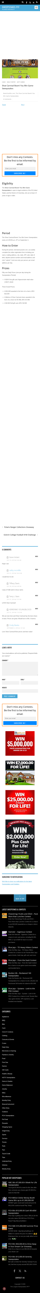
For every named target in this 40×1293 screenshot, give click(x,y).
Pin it (22, 105)
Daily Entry (11, 82)
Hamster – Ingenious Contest (20, 932)
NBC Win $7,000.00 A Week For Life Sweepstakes (22, 1183)
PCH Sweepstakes (8, 1115)
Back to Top (20, 899)
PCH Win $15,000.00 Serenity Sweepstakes (20, 1257)
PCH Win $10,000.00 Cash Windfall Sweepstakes (22, 1211)
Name (4, 679)
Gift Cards (21, 82)
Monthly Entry (6, 1100)
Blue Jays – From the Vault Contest (22, 960)
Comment (5, 660)
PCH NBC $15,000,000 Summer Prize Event (23, 1227)
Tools (3, 1146)
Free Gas (5, 1062)
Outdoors (5, 1112)
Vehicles (4, 1165)
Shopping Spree (7, 1127)
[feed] (33, 2)
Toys (3, 1150)
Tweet (4, 105)
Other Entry (5, 1108)
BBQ (3, 1020)
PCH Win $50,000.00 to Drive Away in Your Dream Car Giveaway (22, 1245)
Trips (3, 1157)
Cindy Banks (14, 625)
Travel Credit (6, 1153)
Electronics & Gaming (9, 1051)
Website (4, 687)
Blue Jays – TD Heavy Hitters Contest (23, 947)
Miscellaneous (6, 1096)
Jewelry (4, 1089)
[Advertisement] (20, 34)
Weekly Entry (6, 1169)
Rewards (5, 1123)
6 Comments (7, 99)
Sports (4, 1134)
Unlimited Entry (7, 1161)
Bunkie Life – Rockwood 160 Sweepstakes (19, 974)
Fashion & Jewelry (8, 1054)
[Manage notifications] (4, 1288)
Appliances (5, 1016)
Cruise (4, 1043)
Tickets (4, 1142)
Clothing (4, 1035)
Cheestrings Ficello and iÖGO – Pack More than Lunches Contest (23, 915)
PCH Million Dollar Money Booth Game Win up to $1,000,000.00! (21, 1199)
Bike (3, 1024)
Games (4, 1066)
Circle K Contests (7, 1032)
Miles (3, 1093)
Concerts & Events (8, 1039)
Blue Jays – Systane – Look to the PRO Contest (21, 989)
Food (3, 1058)
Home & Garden (7, 1081)
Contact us (20, 1277)
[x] (30, 2)
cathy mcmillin (15, 570)
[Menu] (3, 2)
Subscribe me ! (20, 173)
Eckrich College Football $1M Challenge (21, 534)
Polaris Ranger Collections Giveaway (18, 527)
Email (23, 679)
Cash (4, 82)
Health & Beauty (7, 1074)
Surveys (4, 1138)
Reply (36, 556)
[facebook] (26, 2)
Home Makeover (7, 1085)
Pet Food (5, 1119)
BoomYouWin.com (9, 93)
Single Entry (6, 1131)
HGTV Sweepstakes (8, 1077)
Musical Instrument (8, 1104)
